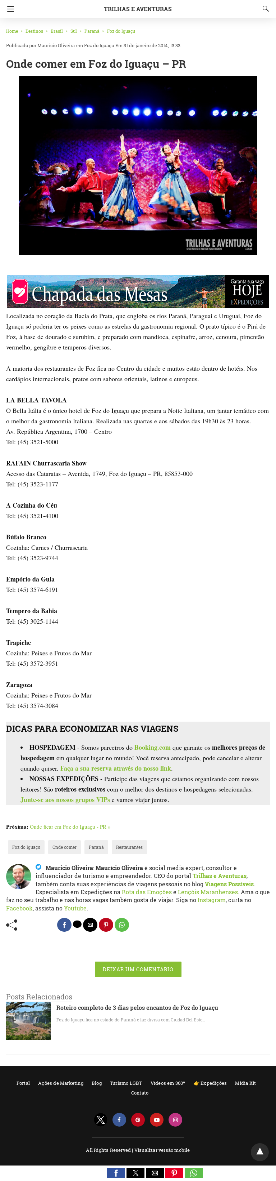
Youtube (75, 908)
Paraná (92, 31)
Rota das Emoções (147, 892)
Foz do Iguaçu (121, 31)
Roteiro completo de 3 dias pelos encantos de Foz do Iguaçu (137, 1007)
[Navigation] (9, 9)
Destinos (34, 31)
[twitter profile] (100, 1120)
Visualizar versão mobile (162, 1150)
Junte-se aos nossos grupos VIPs (65, 799)
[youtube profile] (157, 1120)
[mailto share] (90, 925)
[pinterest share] (106, 925)
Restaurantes (129, 847)
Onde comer (64, 847)
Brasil (57, 31)
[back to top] (260, 1152)
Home (12, 31)
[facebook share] (64, 925)
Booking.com (152, 747)
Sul (73, 31)
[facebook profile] (119, 1120)
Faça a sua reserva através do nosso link (115, 768)
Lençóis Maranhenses (208, 892)
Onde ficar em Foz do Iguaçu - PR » (70, 826)
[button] (116, 1173)
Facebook (19, 908)
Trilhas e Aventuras (138, 9)
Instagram (212, 900)
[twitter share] (77, 924)
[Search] (264, 8)
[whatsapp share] (122, 925)
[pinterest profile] (138, 1120)
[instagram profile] (175, 1120)
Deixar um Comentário (138, 969)
